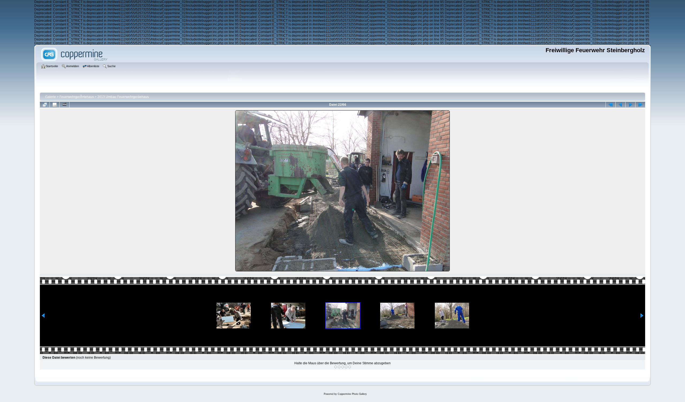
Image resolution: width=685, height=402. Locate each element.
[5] (349, 367)
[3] (342, 367)
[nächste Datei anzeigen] (630, 105)
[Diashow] (64, 105)
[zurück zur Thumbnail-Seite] (45, 105)
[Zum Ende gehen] (640, 105)
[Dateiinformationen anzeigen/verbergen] (54, 105)
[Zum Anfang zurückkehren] (610, 105)
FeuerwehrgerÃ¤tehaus (76, 97)
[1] (335, 367)
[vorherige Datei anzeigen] (620, 105)
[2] (339, 367)
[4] (346, 367)
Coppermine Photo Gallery (352, 394)
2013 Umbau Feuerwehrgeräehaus (123, 97)
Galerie (50, 97)
